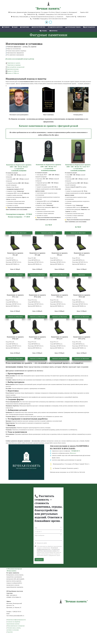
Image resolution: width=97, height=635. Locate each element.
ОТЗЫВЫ (44, 30)
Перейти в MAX (84, 12)
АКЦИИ (15, 27)
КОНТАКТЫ (54, 30)
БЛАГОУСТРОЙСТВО (39, 27)
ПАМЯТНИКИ (25, 27)
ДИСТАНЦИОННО (90, 27)
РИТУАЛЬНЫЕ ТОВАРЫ (74, 27)
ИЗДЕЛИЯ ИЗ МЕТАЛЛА (56, 27)
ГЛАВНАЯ (6, 27)
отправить (39, 559)
